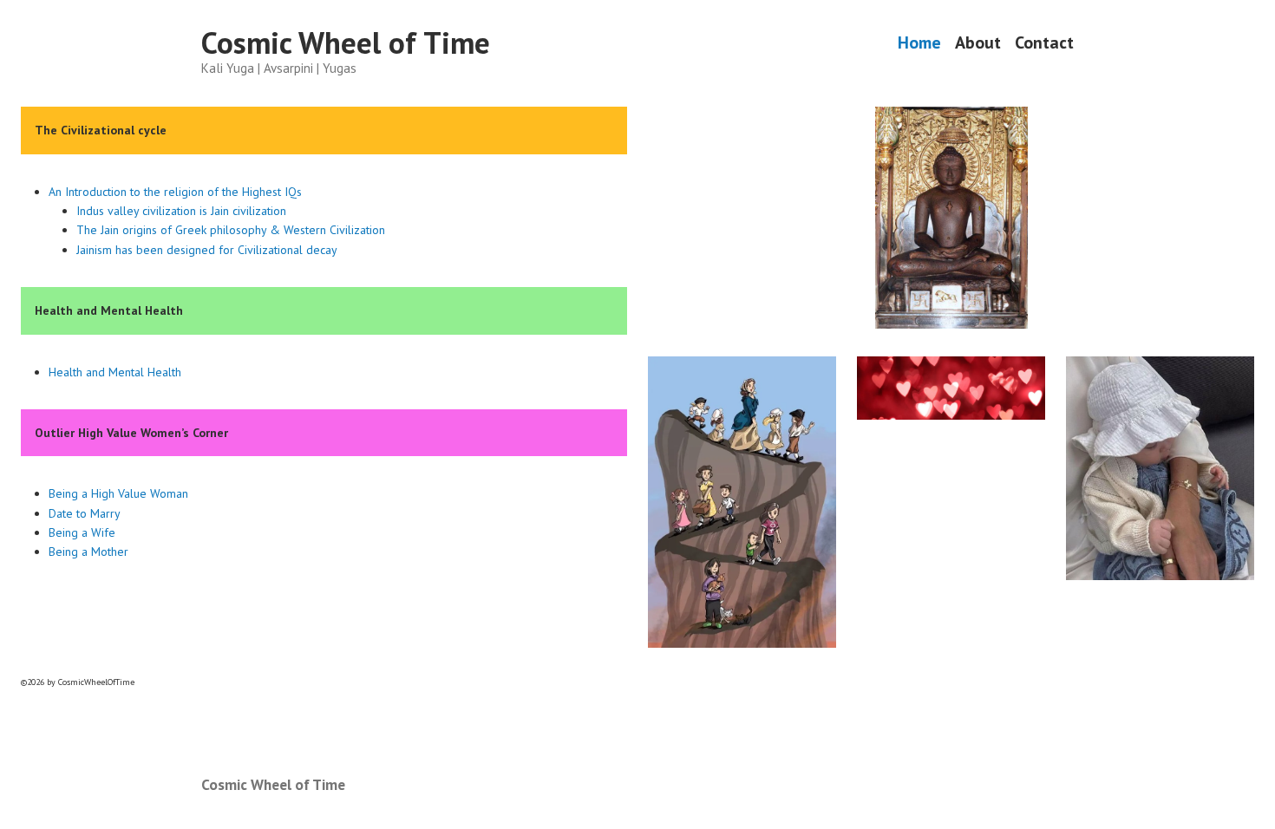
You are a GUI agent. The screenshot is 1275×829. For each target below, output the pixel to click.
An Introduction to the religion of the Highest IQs (175, 191)
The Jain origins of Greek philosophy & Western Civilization (230, 230)
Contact (1044, 42)
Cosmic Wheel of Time (345, 42)
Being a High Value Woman (118, 493)
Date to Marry (85, 513)
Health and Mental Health (115, 372)
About (978, 42)
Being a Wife (82, 532)
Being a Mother (88, 551)
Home (919, 42)
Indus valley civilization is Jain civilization (181, 211)
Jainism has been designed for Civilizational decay (206, 250)
